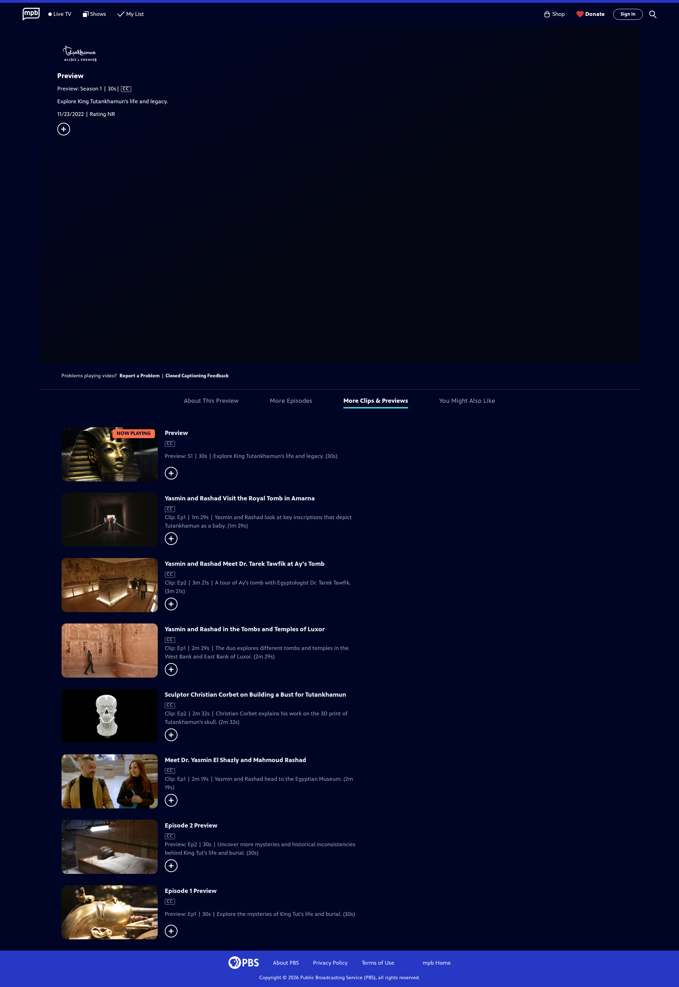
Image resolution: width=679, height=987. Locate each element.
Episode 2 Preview (191, 825)
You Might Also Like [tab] (467, 401)
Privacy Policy (330, 962)
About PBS (286, 962)
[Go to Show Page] (348, 54)
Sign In (628, 14)
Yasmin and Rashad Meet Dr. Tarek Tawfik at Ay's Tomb (245, 564)
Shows (98, 14)
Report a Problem (140, 376)
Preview (176, 433)
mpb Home (437, 962)
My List (135, 14)
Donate (595, 14)
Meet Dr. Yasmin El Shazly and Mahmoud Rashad (235, 760)
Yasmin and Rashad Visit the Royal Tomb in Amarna (240, 498)
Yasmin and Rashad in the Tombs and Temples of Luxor (245, 629)
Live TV (62, 14)
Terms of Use (378, 962)
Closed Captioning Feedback (197, 376)
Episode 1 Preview (191, 891)
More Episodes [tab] (291, 401)
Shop (558, 14)
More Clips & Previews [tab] (375, 401)
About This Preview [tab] (211, 401)
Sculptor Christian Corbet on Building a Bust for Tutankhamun (255, 694)
